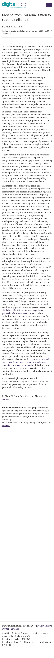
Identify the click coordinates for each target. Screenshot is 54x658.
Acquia (5, 399)
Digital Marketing (18, 31)
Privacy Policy (44, 625)
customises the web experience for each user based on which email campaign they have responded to (26, 362)
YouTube (15, 628)
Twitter (5, 628)
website (6, 425)
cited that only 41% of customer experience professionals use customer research (22, 312)
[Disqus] (27, 511)
